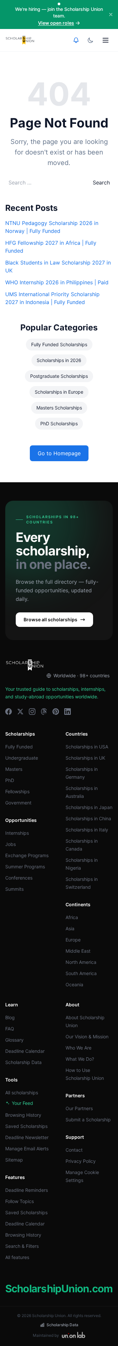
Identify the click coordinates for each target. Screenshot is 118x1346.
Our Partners (79, 1108)
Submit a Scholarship (88, 1119)
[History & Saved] (76, 40)
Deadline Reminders (26, 1190)
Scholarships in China (88, 818)
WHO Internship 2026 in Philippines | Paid (56, 282)
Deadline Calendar (25, 1051)
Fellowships (17, 791)
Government (18, 802)
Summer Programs (25, 866)
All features (17, 1257)
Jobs (10, 844)
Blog (10, 1017)
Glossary (14, 1040)
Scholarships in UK (85, 758)
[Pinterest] (55, 711)
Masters (13, 769)
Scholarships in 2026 (59, 360)
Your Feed (22, 1103)
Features (15, 1177)
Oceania (74, 984)
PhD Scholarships (59, 423)
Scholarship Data (23, 1062)
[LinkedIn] (67, 711)
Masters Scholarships (59, 407)
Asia (70, 928)
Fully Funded (19, 746)
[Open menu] (105, 40)
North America (81, 962)
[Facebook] (8, 711)
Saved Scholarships (26, 1126)
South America (81, 973)
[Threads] (44, 711)
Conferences (18, 878)
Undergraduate (21, 758)
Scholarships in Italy (87, 829)
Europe (73, 939)
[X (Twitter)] (20, 711)
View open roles (56, 23)
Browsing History (23, 1115)
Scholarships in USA (87, 746)
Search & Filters (22, 1246)
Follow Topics (19, 1201)
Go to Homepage (59, 453)
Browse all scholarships (50, 619)
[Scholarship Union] (20, 40)
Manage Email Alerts (27, 1148)
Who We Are (78, 1048)
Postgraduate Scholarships (59, 376)
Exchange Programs (27, 855)
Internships (17, 833)
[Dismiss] (110, 14)
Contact (74, 1150)
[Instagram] (32, 711)
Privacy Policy (81, 1161)
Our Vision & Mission (87, 1036)
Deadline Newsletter (27, 1137)
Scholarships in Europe (59, 392)
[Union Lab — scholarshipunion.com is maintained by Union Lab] (73, 1335)
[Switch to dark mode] (90, 40)
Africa (72, 917)
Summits (14, 889)
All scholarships (21, 1092)
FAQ (9, 1028)
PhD (9, 780)
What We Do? (80, 1059)
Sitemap (14, 1160)
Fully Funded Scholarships (59, 344)
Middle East (78, 951)
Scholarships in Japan (89, 807)
